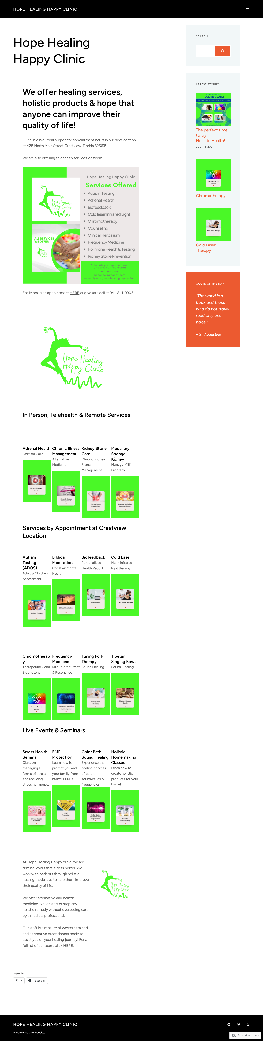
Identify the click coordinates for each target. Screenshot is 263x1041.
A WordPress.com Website (28, 1032)
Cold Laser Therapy (206, 248)
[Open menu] (247, 9)
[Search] (222, 51)
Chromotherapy (211, 195)
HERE (74, 293)
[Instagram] (248, 1024)
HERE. (68, 945)
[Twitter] (238, 1024)
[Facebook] (229, 1024)
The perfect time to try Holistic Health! (211, 135)
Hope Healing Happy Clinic (45, 9)
